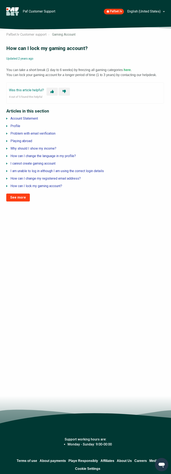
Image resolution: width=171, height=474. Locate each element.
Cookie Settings (87, 468)
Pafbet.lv (116, 11)
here (127, 70)
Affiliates (107, 461)
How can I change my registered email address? (45, 178)
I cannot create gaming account (32, 163)
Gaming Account (63, 34)
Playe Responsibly (83, 461)
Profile (15, 126)
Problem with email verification (32, 133)
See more (18, 197)
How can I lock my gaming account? (36, 186)
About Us (124, 461)
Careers (140, 461)
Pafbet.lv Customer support (26, 34)
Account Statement (24, 118)
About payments (53, 461)
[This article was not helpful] (64, 92)
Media (154, 461)
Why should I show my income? (33, 148)
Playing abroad (21, 141)
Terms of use (27, 461)
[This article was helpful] (52, 92)
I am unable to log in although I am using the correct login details (57, 171)
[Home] (13, 11)
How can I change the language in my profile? (43, 156)
